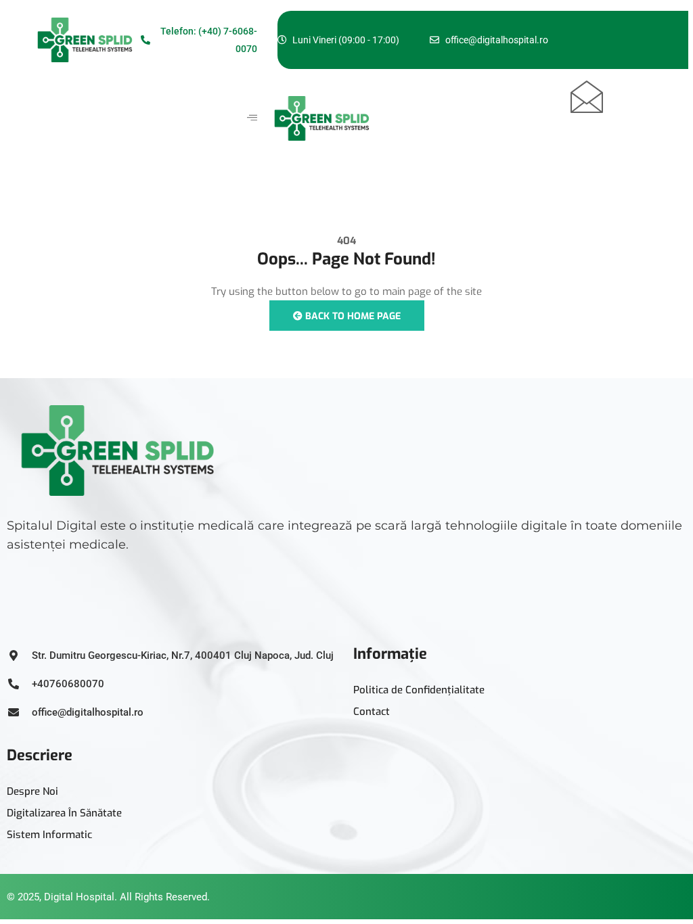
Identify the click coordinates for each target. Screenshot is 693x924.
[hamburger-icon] (252, 118)
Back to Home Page (352, 316)
